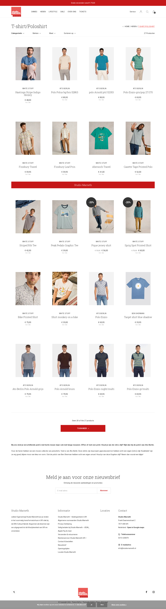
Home (127, 26)
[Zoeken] (147, 12)
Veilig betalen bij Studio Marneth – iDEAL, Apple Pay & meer (73, 529)
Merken (36, 33)
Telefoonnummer (128, 534)
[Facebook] (146, 592)
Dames (34, 12)
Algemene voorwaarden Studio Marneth (73, 520)
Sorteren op (68, 33)
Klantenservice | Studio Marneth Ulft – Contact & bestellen (72, 539)
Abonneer (104, 490)
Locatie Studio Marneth (67, 552)
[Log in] (141, 12)
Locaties (105, 510)
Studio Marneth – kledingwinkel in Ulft (72, 517)
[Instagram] (154, 592)
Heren (43, 12)
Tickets (82, 12)
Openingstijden (64, 549)
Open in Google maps (135, 527)
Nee (102, 605)
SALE (62, 12)
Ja (91, 605)
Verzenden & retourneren (68, 534)
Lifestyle (53, 12)
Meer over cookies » (119, 605)
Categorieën (16, 33)
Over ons (72, 12)
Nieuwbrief (62, 545)
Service (133, 12)
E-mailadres (126, 545)
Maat (51, 33)
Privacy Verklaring (65, 524)
